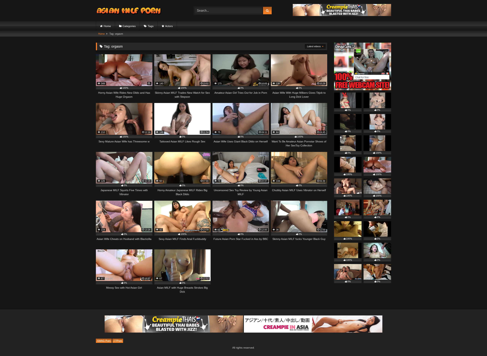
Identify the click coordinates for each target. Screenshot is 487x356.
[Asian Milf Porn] (129, 10)
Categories (129, 26)
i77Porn (118, 340)
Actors (169, 26)
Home (107, 26)
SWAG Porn (104, 340)
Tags (151, 26)
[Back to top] (475, 344)
